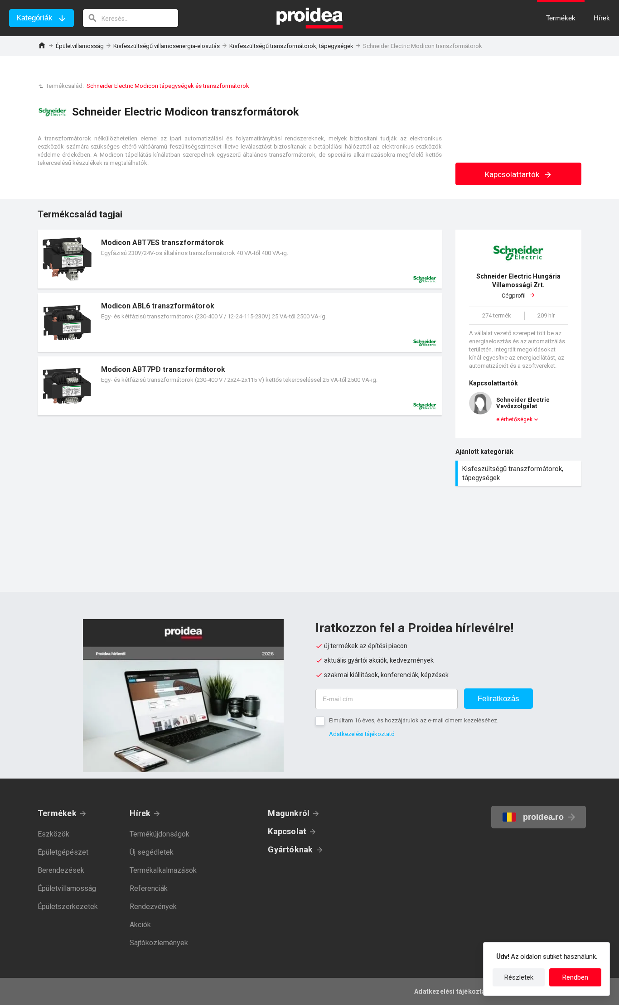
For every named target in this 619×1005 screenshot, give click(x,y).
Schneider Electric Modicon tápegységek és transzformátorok (168, 85)
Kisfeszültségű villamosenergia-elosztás (166, 46)
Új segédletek (152, 852)
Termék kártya (240, 259)
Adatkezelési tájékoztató (362, 734)
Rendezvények (153, 906)
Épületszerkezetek (68, 906)
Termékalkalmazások (163, 870)
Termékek (57, 813)
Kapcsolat (287, 831)
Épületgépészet (63, 852)
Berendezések (61, 870)
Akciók (140, 924)
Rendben (575, 977)
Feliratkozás (498, 698)
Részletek (518, 977)
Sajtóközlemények (159, 942)
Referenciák (149, 888)
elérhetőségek (514, 419)
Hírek (140, 813)
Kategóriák (34, 18)
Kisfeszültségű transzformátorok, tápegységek (291, 46)
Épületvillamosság (80, 46)
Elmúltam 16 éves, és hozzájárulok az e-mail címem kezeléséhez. (413, 720)
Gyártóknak (290, 849)
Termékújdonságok (159, 834)
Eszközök (53, 834)
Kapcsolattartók (513, 174)
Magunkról (289, 813)
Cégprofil (518, 286)
